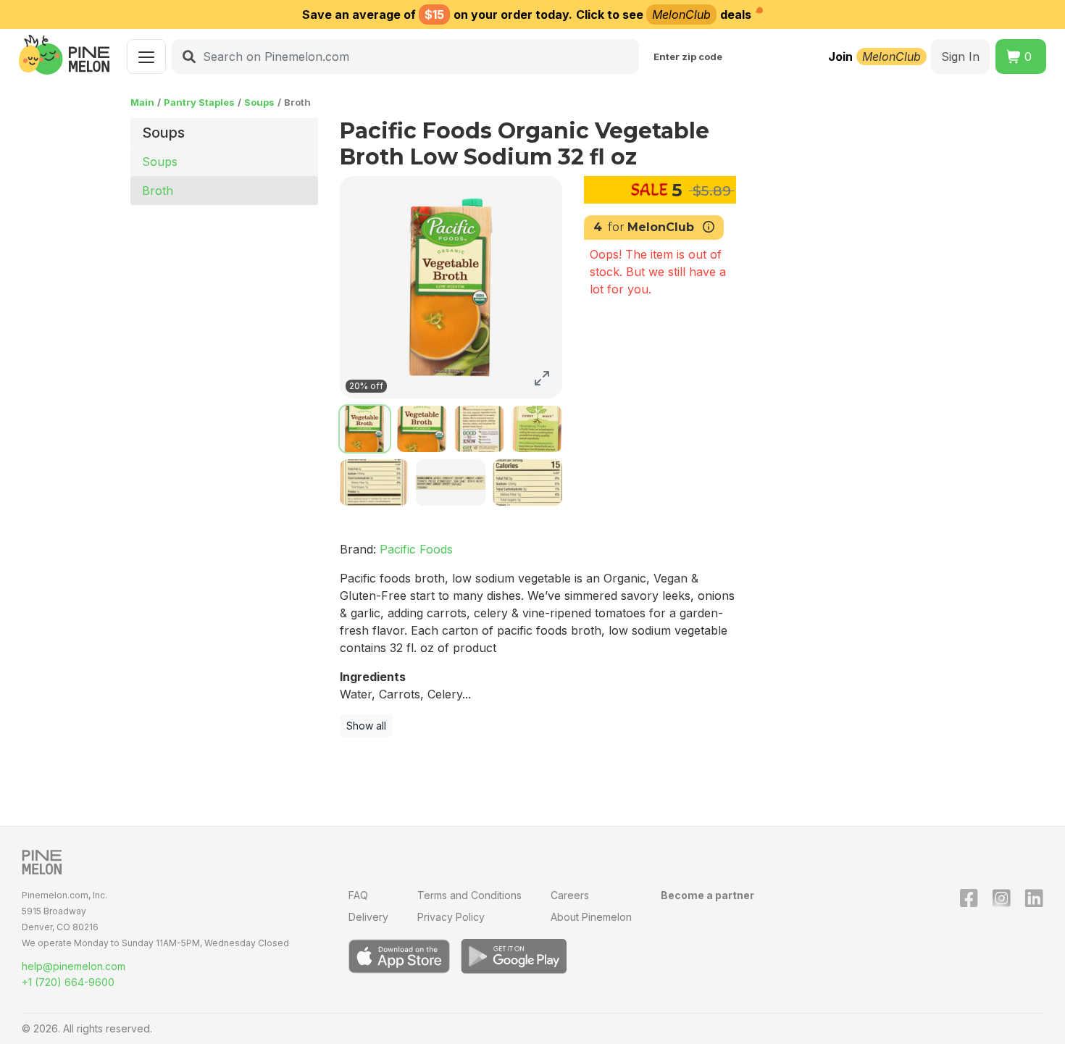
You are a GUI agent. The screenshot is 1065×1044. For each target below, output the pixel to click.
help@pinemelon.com (73, 966)
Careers (570, 895)
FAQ (358, 895)
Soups (259, 102)
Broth (157, 190)
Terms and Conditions (469, 895)
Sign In (960, 56)
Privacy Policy (451, 917)
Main (142, 102)
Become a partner (707, 895)
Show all (366, 725)
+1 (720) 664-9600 (68, 982)
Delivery (368, 917)
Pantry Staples (199, 102)
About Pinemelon (591, 917)
